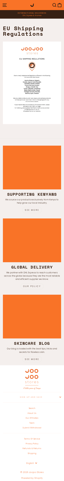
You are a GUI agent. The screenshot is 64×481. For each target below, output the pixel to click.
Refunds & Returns (32, 448)
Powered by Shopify (32, 478)
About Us (31, 413)
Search (32, 408)
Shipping (32, 453)
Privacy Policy (32, 443)
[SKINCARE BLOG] (32, 316)
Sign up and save (31, 397)
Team (31, 423)
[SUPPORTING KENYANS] (32, 167)
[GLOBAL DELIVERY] (32, 240)
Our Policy (32, 286)
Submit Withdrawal (32, 427)
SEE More (32, 359)
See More (32, 210)
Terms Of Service (32, 438)
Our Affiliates (32, 418)
